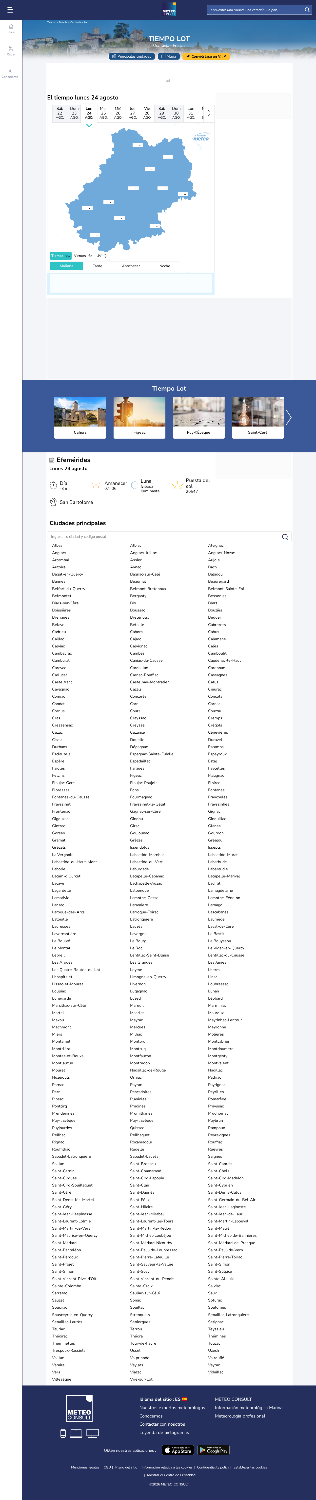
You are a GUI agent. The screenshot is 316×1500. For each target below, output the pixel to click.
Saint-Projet (63, 1264)
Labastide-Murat (223, 854)
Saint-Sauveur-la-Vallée (151, 1264)
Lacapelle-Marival (224, 876)
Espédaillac (140, 761)
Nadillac (215, 1070)
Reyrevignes (219, 1135)
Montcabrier (219, 1041)
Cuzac (57, 732)
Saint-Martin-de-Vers (71, 1228)
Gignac (214, 811)
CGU (107, 1467)
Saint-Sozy (139, 1271)
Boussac (137, 610)
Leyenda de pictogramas (164, 1432)
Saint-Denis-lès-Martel (73, 1200)
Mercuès (137, 1027)
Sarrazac (59, 1293)
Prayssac (216, 1106)
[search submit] (307, 10)
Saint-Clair (139, 1185)
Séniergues (140, 1322)
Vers (56, 1372)
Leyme (136, 970)
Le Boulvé (61, 941)
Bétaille (137, 624)
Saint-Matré (219, 1228)
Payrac (136, 1085)
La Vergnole (63, 854)
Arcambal (60, 560)
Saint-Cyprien (220, 1185)
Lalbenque (139, 890)
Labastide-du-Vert (146, 862)
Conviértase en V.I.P (209, 56)
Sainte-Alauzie (221, 1279)
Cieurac (214, 689)
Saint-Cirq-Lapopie (147, 1178)
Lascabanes (218, 912)
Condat (58, 704)
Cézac (57, 739)
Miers (57, 1034)
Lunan (213, 991)
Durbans (59, 747)
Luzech (136, 998)
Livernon (138, 984)
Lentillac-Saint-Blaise (149, 955)
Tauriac (58, 1329)
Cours (135, 711)
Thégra (136, 1336)
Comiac (58, 696)
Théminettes (63, 1343)
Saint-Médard (64, 1243)
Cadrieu (59, 632)
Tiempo (51, 22)
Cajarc (135, 639)
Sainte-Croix (141, 1286)
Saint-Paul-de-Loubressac (153, 1250)
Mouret (58, 1070)
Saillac (58, 1164)
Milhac (136, 1034)
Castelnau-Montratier (149, 682)
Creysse (137, 725)
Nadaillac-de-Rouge (148, 1070)
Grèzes (136, 840)
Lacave (58, 883)
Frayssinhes (218, 804)
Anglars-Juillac (143, 553)
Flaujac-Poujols (144, 783)
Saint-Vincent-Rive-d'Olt (74, 1279)
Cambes (137, 653)
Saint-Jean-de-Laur (225, 1214)
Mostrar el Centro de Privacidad (171, 1475)
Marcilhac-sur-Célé (69, 1005)
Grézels (59, 847)
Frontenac (61, 811)
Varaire (58, 1365)
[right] (209, 114)
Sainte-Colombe (66, 1286)
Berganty (138, 596)
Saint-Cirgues (64, 1178)
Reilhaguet (140, 1135)
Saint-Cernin (63, 1171)
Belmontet (61, 596)
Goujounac (139, 833)
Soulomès (217, 1307)
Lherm (214, 970)
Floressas (60, 790)
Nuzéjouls (61, 1077)
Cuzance (137, 732)
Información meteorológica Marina (249, 1408)
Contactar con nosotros (162, 1424)
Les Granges (141, 962)
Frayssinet (61, 804)
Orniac (135, 1077)
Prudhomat (218, 1113)
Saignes (215, 1156)
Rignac (58, 1142)
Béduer (214, 617)
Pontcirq (59, 1106)
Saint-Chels (218, 1171)
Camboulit (217, 653)
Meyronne (217, 1027)
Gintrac (58, 826)
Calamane (217, 639)
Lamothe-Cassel (145, 898)
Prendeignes (63, 1113)
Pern (56, 1092)
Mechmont (61, 1027)
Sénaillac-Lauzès (67, 1322)
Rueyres (215, 1149)
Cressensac (62, 725)
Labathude (217, 862)
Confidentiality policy (213, 1467)
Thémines (217, 1336)
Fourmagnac (141, 797)
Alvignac (215, 545)
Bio (133, 603)
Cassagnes (217, 675)
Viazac (135, 1372)
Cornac (214, 704)
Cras (56, 718)
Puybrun (215, 1120)
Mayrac (136, 1020)
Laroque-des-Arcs (68, 912)
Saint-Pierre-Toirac (225, 1257)
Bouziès (215, 610)
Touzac (214, 1343)
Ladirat (214, 883)
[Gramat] (145, 168)
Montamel (61, 1041)
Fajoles (58, 768)
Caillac (58, 639)
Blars (212, 603)
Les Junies (217, 962)
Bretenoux (139, 617)
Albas (57, 545)
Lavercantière (64, 934)
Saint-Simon (219, 1264)
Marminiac (217, 1005)
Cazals (136, 689)
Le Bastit (216, 934)
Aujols (214, 560)
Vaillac (58, 1358)
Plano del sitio (126, 1467)
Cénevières (218, 732)
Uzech (213, 1350)
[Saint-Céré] (163, 156)
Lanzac (58, 905)
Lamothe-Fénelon (224, 898)
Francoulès (218, 797)
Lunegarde (61, 998)
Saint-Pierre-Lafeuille (149, 1257)
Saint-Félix (140, 1200)
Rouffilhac (61, 1149)
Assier (136, 560)
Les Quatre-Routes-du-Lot (76, 970)
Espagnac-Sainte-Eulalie (152, 754)
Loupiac (59, 991)
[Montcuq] (90, 234)
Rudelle (137, 1149)
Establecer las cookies (250, 1467)
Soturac (215, 1300)
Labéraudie (218, 869)
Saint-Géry (62, 1207)
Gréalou (215, 840)
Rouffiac (215, 1142)
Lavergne (138, 934)
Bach (212, 567)
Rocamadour (141, 1142)
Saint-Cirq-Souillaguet (72, 1185)
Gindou (136, 819)
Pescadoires (141, 1092)
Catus (213, 682)
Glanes (214, 826)
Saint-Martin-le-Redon (150, 1228)
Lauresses (61, 926)
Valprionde (139, 1358)
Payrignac (216, 1085)
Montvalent (218, 1063)
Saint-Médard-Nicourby (151, 1243)
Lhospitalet (62, 977)
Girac (134, 826)
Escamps (216, 747)
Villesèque (61, 1379)
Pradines (138, 1106)
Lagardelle (61, 890)
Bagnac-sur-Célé (145, 574)
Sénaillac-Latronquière (228, 1315)
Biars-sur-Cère (65, 603)
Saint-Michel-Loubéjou (150, 1235)
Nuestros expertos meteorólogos (172, 1408)
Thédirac (59, 1336)
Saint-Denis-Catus (224, 1192)
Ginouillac (217, 819)
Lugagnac (138, 991)
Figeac (135, 775)
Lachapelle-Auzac (146, 883)
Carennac (216, 668)
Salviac (214, 1286)
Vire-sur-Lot (141, 1379)
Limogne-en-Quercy (148, 977)
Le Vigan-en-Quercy (226, 948)
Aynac (135, 567)
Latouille (60, 919)
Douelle (137, 739)
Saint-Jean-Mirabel (147, 1214)
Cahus (213, 632)
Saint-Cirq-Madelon (226, 1178)
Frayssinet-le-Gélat (147, 804)
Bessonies (217, 596)
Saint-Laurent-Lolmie (71, 1221)
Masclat (137, 1013)
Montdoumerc (220, 1049)
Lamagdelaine (220, 890)
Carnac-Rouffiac (144, 675)
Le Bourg (138, 941)
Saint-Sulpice (220, 1271)
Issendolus (139, 847)
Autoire (59, 567)
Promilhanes (141, 1113)
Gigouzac (60, 819)
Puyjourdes (62, 1128)
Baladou (215, 574)
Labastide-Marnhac (147, 854)
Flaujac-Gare (63, 783)
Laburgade (139, 869)
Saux (212, 1293)
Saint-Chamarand (145, 1171)
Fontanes (216, 790)
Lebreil (58, 955)
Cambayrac (62, 653)
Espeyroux (217, 754)
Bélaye (58, 624)
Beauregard (218, 581)
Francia (63, 22)
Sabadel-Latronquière (71, 1156)
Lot (86, 22)
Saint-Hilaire (141, 1207)
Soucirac (59, 1307)
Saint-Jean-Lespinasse (72, 1214)
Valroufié (216, 1358)
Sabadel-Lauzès (144, 1156)
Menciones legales (85, 1467)
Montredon (140, 1063)
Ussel (135, 1350)
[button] (114, 217)
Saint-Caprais (220, 1164)
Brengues (60, 617)
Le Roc (136, 948)
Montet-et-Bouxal (68, 1056)
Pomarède (217, 1099)
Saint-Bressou (143, 1164)
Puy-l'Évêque (64, 1120)
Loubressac (218, 984)
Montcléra (61, 1049)
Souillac (137, 1307)
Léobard (215, 998)
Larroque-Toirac (144, 912)
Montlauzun (62, 1063)
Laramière (139, 905)
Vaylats (136, 1365)
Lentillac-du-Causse (226, 955)
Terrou (136, 1329)
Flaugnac (216, 775)
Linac (212, 977)
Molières (216, 1034)
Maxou (58, 1020)
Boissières (61, 610)
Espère (58, 761)
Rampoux (216, 1128)
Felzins (58, 775)
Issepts (214, 847)
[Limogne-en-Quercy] (150, 226)
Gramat (58, 840)
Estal (212, 761)
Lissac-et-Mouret (67, 984)
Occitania (75, 22)
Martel (58, 1013)
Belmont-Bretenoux (148, 589)
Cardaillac (139, 668)
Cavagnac (60, 689)
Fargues (137, 768)
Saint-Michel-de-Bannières (232, 1235)
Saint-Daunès (142, 1192)
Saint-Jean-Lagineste (227, 1207)
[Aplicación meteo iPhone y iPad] (178, 1450)
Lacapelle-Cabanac (147, 876)
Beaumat (138, 581)
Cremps (215, 718)
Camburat (61, 660)
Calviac (58, 646)
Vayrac (214, 1365)
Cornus (58, 711)
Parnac (58, 1085)
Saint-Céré (61, 1192)
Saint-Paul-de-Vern (225, 1250)
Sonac (135, 1300)
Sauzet (58, 1300)
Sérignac (215, 1322)
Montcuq (138, 1049)
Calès (213, 646)
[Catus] (103, 202)
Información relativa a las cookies (167, 1467)
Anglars (59, 553)
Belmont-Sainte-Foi (226, 589)
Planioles (138, 1099)
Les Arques (62, 962)
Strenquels (140, 1315)
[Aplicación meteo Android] (214, 1450)
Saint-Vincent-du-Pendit (152, 1279)
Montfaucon (140, 1056)
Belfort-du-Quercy (68, 589)
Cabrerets (217, 624)
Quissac (137, 1128)
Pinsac (57, 1099)
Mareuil (137, 1005)
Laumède (216, 919)
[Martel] (133, 144)
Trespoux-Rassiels (68, 1350)
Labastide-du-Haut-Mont (74, 862)
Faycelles (216, 768)
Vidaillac (215, 1372)
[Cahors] (114, 218)
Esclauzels (61, 754)
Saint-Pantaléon (66, 1250)
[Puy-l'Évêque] (82, 208)
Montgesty (217, 1056)
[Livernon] (157, 188)
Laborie (58, 869)
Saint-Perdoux (65, 1257)
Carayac (59, 668)
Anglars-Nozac (221, 553)
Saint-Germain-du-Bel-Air (232, 1200)
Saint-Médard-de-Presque (231, 1243)
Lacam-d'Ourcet (66, 876)
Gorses (58, 833)
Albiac (135, 545)
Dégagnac (139, 747)
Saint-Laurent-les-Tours (152, 1221)
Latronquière (141, 919)
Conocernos (151, 1416)
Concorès (138, 696)
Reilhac (58, 1135)
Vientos (80, 255)
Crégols (215, 725)
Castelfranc (62, 682)
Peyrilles (216, 1092)
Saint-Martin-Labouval (228, 1221)
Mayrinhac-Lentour (225, 1020)
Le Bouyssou (219, 941)
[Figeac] (178, 194)
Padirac (214, 1077)
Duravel (215, 739)
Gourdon (216, 833)
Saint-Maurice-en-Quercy (75, 1235)
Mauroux (216, 1013)
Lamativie (60, 898)
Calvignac (138, 646)
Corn (134, 704)
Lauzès (136, 926)
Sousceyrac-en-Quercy (72, 1315)
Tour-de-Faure (143, 1343)
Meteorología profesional (240, 1416)
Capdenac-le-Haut (224, 660)
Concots (215, 696)
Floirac (214, 783)
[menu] (11, 10)
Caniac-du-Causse (146, 660)
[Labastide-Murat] (128, 188)
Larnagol (216, 905)
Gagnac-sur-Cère (145, 811)
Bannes (58, 581)
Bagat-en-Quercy (67, 574)
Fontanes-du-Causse (71, 797)
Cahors (136, 632)
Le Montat (61, 948)
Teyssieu (216, 1329)
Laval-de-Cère (221, 926)
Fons (134, 790)
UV (99, 255)
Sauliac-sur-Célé (145, 1293)
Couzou (214, 711)
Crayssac (138, 718)
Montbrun (139, 1041)
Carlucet (59, 675)
